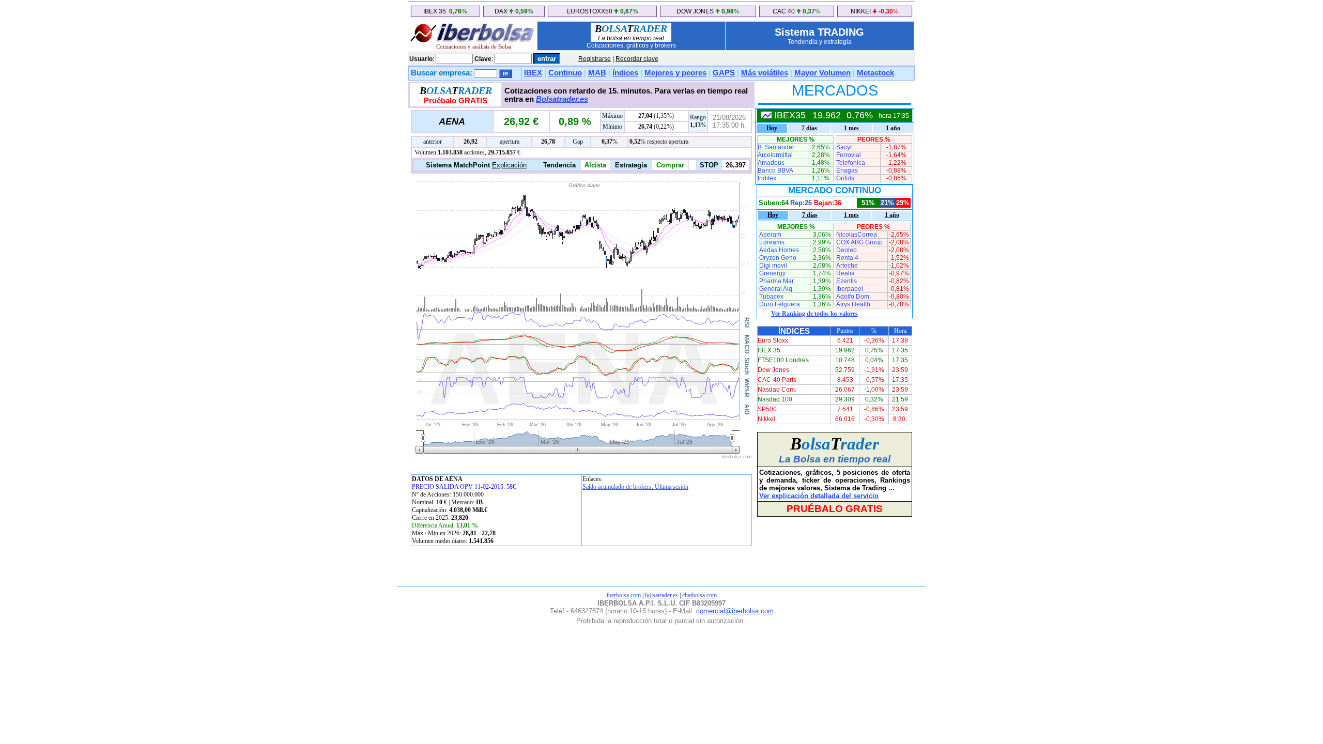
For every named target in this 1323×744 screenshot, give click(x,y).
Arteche (847, 265)
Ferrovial (848, 155)
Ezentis (846, 281)
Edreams (771, 242)
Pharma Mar (776, 281)
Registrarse (594, 59)
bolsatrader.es (661, 595)
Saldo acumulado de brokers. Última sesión (635, 486)
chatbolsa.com (699, 595)
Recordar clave (637, 59)
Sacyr (844, 147)
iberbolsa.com (624, 595)
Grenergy (772, 273)
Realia (845, 273)
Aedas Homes (779, 250)
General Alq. (776, 288)
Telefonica (850, 162)
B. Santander (776, 147)
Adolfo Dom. (853, 296)
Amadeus (771, 162)
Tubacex (771, 296)
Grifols (845, 178)
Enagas (847, 170)
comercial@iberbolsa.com (735, 611)
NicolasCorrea (856, 234)
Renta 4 (847, 257)
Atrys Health (853, 304)
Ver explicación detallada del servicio (819, 496)
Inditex (767, 178)
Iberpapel (849, 288)
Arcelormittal (775, 155)
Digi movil (773, 265)
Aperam (770, 234)
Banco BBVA (775, 170)
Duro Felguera (779, 304)
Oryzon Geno (777, 257)
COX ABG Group (859, 242)
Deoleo (846, 250)
